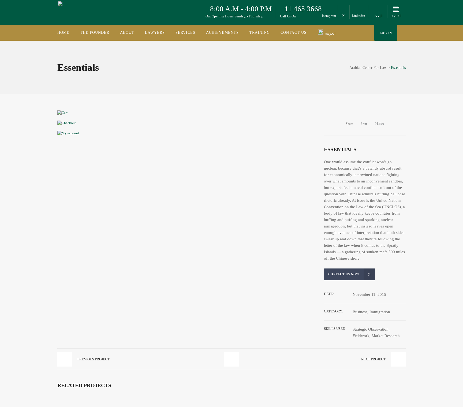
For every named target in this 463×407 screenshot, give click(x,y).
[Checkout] (66, 123)
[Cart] (62, 113)
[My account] (68, 133)
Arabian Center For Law (368, 68)
